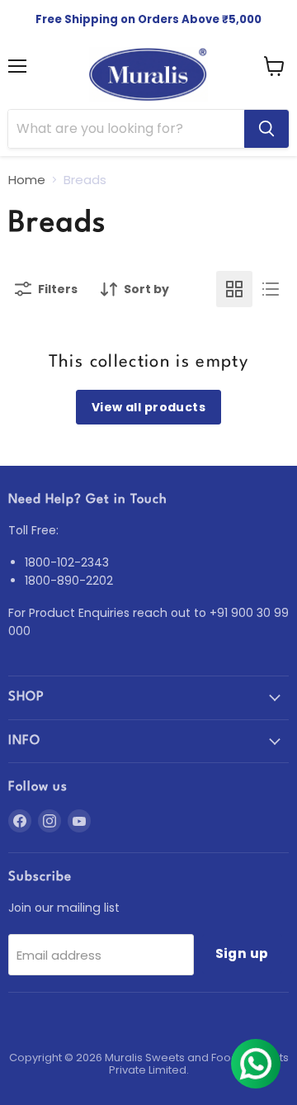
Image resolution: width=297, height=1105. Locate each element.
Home (26, 180)
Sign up (242, 953)
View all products (148, 407)
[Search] (266, 129)
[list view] (270, 289)
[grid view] (234, 289)
